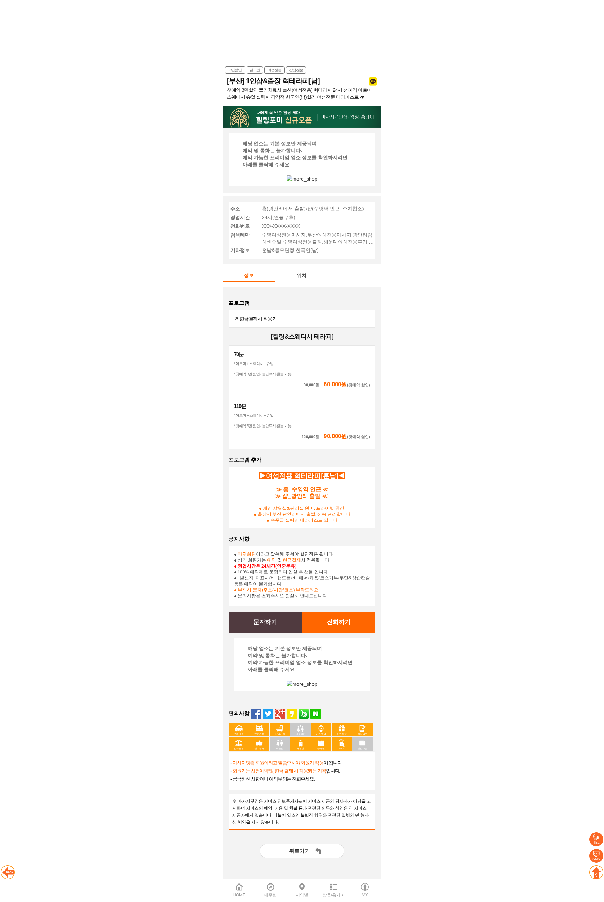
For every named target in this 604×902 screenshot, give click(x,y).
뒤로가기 (299, 851)
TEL (596, 842)
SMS (596, 859)
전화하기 (339, 622)
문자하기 (265, 622)
